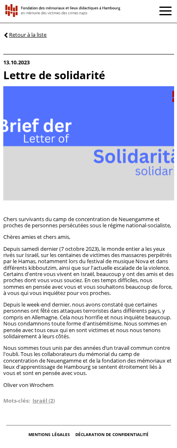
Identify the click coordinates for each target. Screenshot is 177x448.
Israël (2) (44, 400)
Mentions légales (49, 434)
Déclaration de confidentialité (112, 434)
